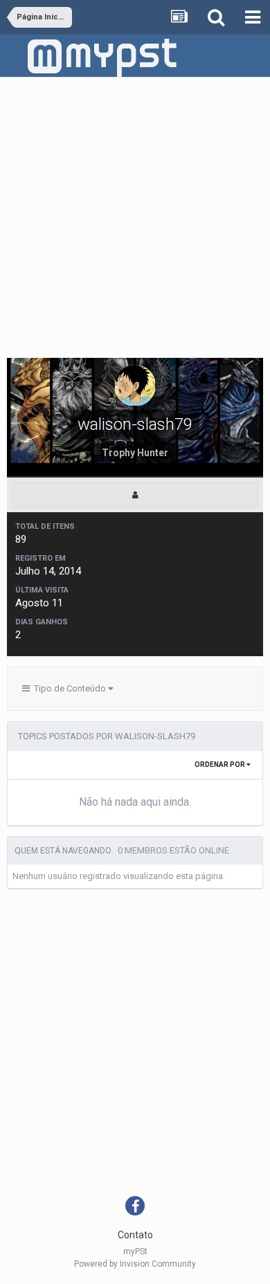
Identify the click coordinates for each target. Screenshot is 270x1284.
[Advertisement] (135, 219)
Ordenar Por (220, 764)
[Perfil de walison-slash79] (135, 494)
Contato (135, 1234)
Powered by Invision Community (135, 1264)
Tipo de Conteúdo (69, 688)
